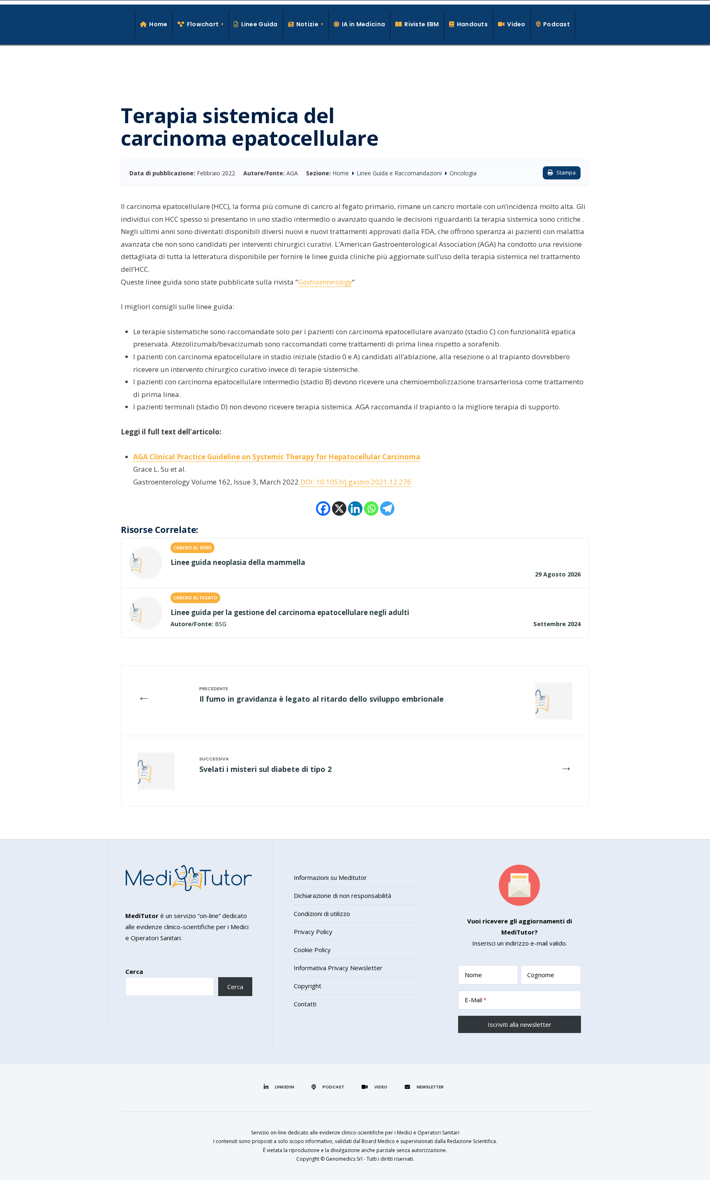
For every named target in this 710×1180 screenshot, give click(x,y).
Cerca (134, 971)
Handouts (472, 24)
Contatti (305, 1004)
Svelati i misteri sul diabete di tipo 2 (265, 769)
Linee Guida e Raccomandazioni (399, 173)
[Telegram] (387, 508)
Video (516, 24)
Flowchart (203, 24)
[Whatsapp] (371, 508)
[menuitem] (201, 24)
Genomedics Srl (344, 1158)
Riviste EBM (421, 24)
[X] (339, 508)
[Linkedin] (355, 508)
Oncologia (463, 173)
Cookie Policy (312, 950)
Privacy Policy (313, 931)
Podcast (556, 24)
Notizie (307, 24)
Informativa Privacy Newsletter (338, 968)
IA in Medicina (363, 24)
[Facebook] (323, 508)
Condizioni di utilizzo (322, 913)
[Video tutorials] (376, 1086)
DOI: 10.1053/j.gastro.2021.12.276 (355, 482)
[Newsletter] (425, 1086)
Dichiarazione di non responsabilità (342, 895)
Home (158, 24)
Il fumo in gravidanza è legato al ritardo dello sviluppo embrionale (321, 699)
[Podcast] (329, 1086)
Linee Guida (259, 24)
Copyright (307, 986)
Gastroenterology (325, 282)
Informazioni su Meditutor (330, 877)
